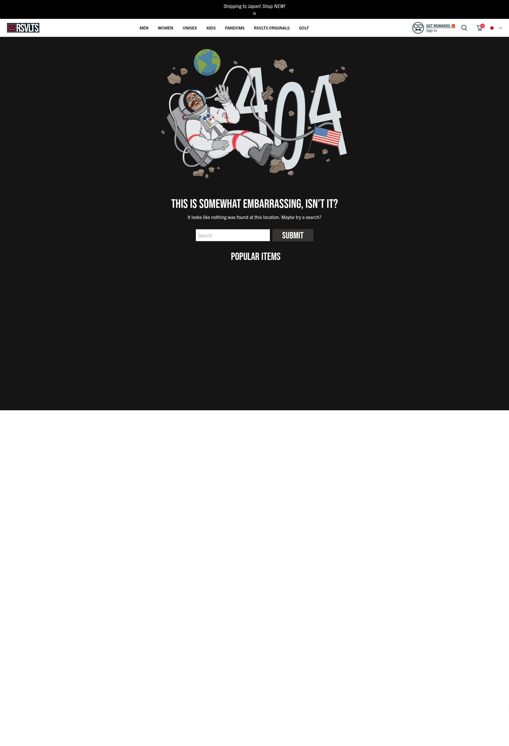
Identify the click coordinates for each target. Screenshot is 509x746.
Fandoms (234, 27)
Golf (304, 27)
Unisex (190, 27)
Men (144, 27)
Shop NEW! (273, 6)
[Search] (464, 28)
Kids (211, 27)
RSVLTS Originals (272, 27)
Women (165, 27)
